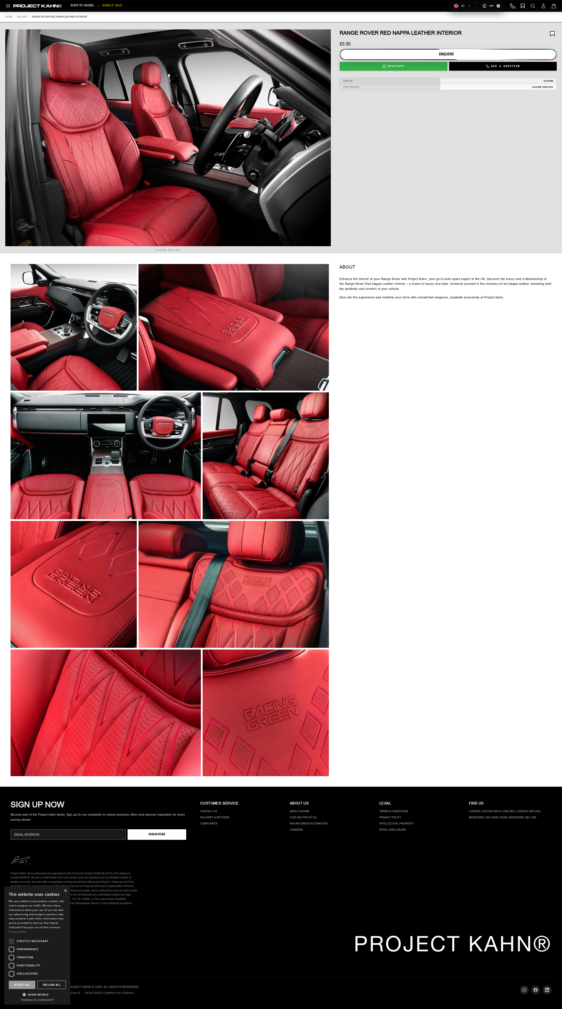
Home (9, 16)
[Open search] (532, 6)
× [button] (65, 891)
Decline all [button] (52, 985)
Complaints (208, 823)
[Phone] (512, 6)
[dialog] (37, 945)
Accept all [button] (22, 985)
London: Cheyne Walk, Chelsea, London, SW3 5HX (504, 811)
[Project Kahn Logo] (37, 5)
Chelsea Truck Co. (303, 817)
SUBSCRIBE (156, 834)
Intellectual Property (396, 823)
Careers (296, 829)
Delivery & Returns (214, 817)
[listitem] (74, 327)
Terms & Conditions (393, 811)
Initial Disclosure (392, 829)
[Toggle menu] (8, 6)
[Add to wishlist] (552, 33)
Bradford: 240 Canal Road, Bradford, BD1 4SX (502, 817)
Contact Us (208, 811)
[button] (168, 137)
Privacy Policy (390, 817)
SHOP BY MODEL (82, 5)
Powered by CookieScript (37, 1000)
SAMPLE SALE (112, 5)
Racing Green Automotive (309, 823)
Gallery (22, 16)
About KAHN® (299, 811)
